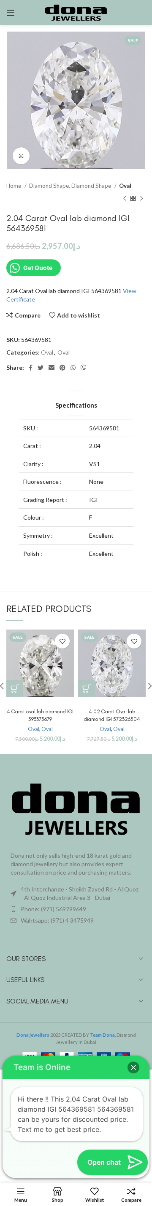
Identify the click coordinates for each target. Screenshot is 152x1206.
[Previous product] (124, 198)
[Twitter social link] (40, 367)
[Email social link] (51, 367)
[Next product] (141, 198)
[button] (133, 1067)
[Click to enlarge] (21, 155)
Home (14, 185)
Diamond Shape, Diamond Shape (70, 185)
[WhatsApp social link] (73, 367)
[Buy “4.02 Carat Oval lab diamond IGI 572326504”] (86, 688)
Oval (125, 185)
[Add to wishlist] (62, 641)
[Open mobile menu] (10, 12)
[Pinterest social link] (62, 367)
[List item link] (76, 909)
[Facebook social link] (30, 367)
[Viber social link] (83, 367)
